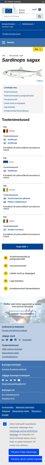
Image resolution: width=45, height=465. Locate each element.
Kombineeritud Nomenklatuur (16, 111)
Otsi (39, 16)
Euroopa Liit (7, 398)
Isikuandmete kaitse (10, 353)
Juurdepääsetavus (10, 357)
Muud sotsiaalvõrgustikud (13, 384)
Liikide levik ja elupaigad (14, 103)
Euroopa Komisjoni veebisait (14, 369)
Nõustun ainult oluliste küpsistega (26, 459)
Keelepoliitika (8, 407)
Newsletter (27, 340)
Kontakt (5, 415)
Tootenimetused (27, 24)
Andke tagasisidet (22, 314)
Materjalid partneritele (25, 407)
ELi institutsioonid (9, 395)
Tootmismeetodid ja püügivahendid (19, 96)
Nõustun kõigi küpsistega (24, 452)
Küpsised (6, 411)
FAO (39, 81)
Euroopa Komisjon (8, 24)
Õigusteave (36, 411)
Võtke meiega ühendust (12, 349)
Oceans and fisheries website (14, 331)
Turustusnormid (10, 99)
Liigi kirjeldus (9, 107)
